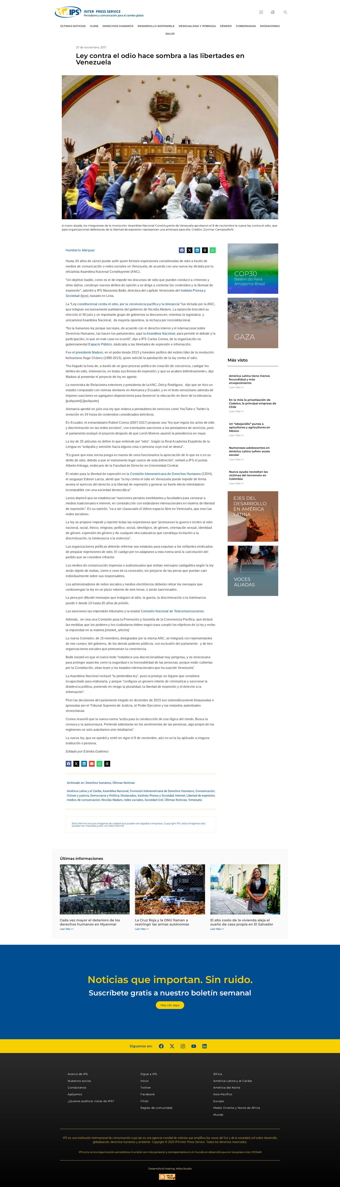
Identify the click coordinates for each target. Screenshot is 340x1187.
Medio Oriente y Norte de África (236, 1108)
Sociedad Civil (154, 800)
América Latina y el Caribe (84, 791)
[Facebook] (161, 1046)
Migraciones (270, 26)
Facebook (147, 1094)
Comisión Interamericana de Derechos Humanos (165, 474)
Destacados (128, 795)
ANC (210, 304)
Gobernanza (246, 26)
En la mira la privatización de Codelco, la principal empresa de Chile (252, 403)
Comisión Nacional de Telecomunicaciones (172, 611)
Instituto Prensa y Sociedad (156, 795)
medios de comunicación (83, 800)
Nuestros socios (79, 1081)
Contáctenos (77, 1087)
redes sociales (133, 800)
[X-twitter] (172, 1046)
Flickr (144, 1101)
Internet (180, 795)
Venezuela (195, 800)
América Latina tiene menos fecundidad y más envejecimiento (249, 379)
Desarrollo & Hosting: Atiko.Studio (170, 1168)
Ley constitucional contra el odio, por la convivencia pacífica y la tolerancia (125, 304)
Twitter (145, 1087)
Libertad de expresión (201, 795)
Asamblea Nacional (161, 333)
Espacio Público (100, 344)
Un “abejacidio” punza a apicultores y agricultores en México (249, 427)
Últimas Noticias (73, 26)
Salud (170, 33)
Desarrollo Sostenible (156, 26)
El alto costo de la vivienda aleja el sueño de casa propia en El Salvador (241, 922)
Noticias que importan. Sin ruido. (170, 980)
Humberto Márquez (80, 250)
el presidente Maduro (87, 352)
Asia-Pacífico (222, 1094)
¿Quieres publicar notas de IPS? (91, 1101)
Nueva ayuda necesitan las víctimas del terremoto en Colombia (248, 475)
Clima (94, 26)
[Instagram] (183, 1046)
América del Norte (226, 1087)
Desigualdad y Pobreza (197, 26)
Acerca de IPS (78, 1074)
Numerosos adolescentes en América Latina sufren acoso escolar (249, 451)
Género (226, 26)
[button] (285, 12)
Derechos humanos (118, 26)
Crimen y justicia (78, 795)
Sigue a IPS (148, 1074)
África (217, 1074)
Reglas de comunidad (156, 1108)
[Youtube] (194, 1046)
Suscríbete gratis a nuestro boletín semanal (170, 992)
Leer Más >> (236, 387)
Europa (218, 1101)
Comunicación (204, 791)
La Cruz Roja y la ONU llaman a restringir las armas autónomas (162, 922)
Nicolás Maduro (112, 800)
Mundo (218, 1114)
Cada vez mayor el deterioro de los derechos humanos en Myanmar (90, 922)
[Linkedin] (204, 1046)
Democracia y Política (104, 795)
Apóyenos (75, 1094)
